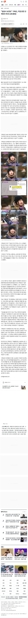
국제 (24, 580)
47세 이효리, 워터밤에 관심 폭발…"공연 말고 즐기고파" (14, 432)
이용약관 (16, 597)
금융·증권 (24, 583)
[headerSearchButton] (21, 1)
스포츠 (2, 564)
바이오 (24, 585)
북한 (17, 583)
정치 (3, 580)
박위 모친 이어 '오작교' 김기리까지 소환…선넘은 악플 (14, 434)
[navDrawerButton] (26, 1)
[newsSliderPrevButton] (22, 512)
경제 (17, 580)
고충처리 (20, 598)
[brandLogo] (3, 1)
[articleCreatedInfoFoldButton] (14, 21)
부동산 (10, 585)
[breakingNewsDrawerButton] (23, 1)
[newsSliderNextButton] (25, 512)
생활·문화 (3, 588)
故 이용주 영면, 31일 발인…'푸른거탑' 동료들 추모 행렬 (14, 430)
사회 (10, 580)
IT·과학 (17, 585)
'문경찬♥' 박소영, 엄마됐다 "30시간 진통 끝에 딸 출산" (10, 387)
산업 (3, 585)
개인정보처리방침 (23, 597)
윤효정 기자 (5, 18)
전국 (3, 583)
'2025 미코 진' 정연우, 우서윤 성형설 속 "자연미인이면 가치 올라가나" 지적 (13, 522)
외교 (10, 583)
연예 (2, 8)
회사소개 (3, 597)
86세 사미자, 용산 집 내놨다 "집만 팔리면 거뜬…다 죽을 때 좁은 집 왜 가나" (13, 516)
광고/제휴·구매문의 (9, 597)
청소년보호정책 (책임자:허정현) (12, 598)
